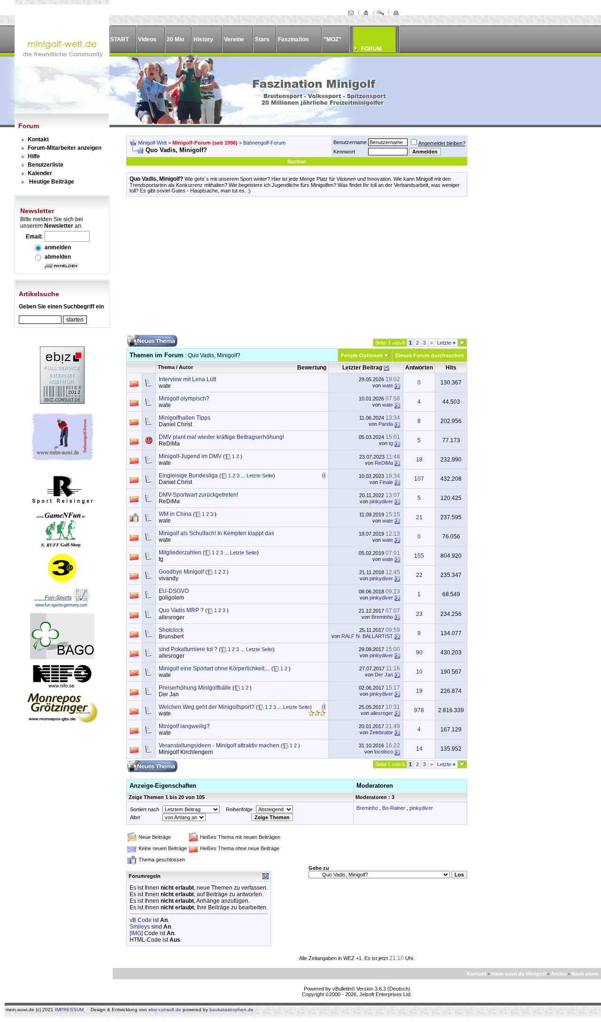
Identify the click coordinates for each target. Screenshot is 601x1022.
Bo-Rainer (393, 808)
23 (419, 614)
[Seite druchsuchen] (381, 13)
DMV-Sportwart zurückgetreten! (198, 495)
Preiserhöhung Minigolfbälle (195, 687)
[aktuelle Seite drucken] (366, 13)
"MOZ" (332, 39)
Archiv (559, 973)
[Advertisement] (296, 269)
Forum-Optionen (362, 355)
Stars (262, 39)
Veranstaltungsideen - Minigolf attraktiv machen (219, 745)
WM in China (175, 514)
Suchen (296, 161)
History (203, 39)
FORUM (371, 49)
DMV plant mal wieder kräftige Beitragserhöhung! (221, 437)
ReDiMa (169, 443)
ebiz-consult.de (164, 1009)
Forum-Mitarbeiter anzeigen (64, 148)
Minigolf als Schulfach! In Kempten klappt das (216, 533)
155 (419, 556)
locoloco (383, 751)
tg (391, 443)
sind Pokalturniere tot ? (188, 649)
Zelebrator (381, 732)
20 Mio (175, 39)
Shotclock (171, 630)
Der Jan (384, 674)
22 (419, 575)
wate (165, 386)
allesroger (172, 617)
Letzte (446, 343)
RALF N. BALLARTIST (367, 636)
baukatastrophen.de (231, 1009)
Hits (451, 367)
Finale (386, 482)
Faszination (293, 39)
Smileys (140, 926)
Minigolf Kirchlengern (186, 752)
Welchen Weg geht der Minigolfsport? (206, 707)
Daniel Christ (175, 424)
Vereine (234, 39)
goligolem (171, 597)
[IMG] (136, 933)
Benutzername (350, 142)
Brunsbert (171, 636)
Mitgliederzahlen (180, 552)
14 (419, 748)
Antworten (419, 367)
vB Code (141, 920)
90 (419, 652)
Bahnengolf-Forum (264, 143)
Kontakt (38, 139)
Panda (385, 424)
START (119, 39)
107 (419, 479)
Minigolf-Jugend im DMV (190, 456)
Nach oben (584, 973)
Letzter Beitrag (362, 367)
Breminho (382, 617)
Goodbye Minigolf (181, 572)
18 (419, 459)
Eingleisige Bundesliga (188, 475)
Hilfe (34, 156)
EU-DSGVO (174, 591)
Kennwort (344, 151)
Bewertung (311, 367)
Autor (186, 367)
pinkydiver (381, 501)
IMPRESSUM (69, 1009)
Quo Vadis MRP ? (181, 610)
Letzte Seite (260, 475)
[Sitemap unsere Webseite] (396, 13)
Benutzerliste (45, 164)
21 (419, 517)
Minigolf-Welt (152, 143)
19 (419, 691)
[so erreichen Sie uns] (350, 13)
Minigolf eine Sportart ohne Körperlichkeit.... (214, 668)
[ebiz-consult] (62, 402)
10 (419, 672)
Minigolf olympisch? (184, 398)
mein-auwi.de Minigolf (518, 973)
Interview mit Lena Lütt (187, 379)
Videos (147, 39)
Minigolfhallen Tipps (184, 418)
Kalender (40, 173)
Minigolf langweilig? (184, 726)
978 (419, 710)
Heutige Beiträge (51, 181)
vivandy (168, 578)
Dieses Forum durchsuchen (429, 355)
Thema (166, 367)
